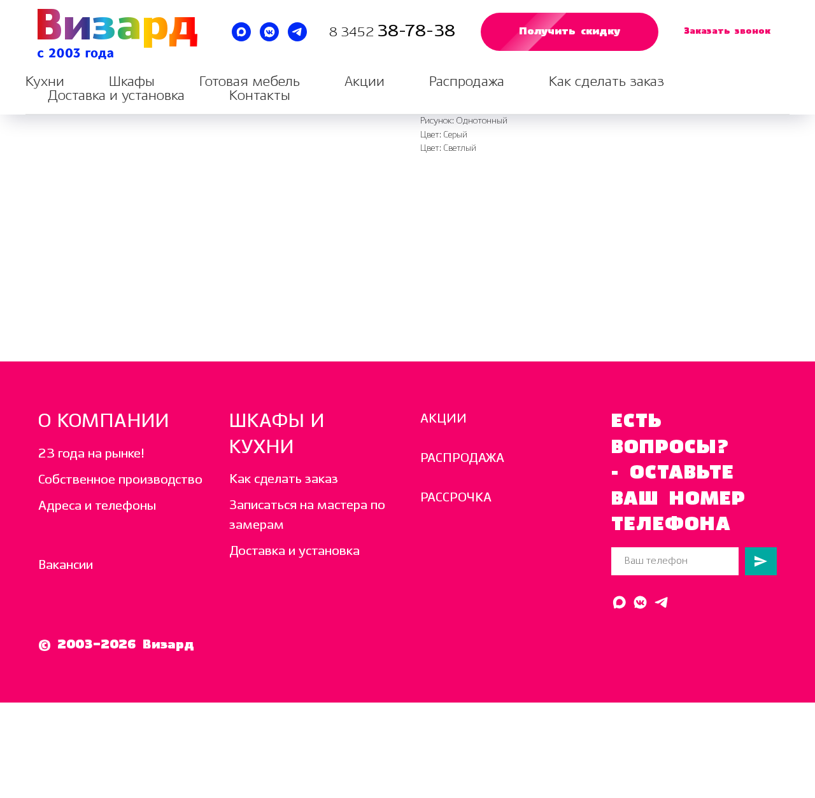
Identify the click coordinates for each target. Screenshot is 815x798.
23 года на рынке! (91, 454)
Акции (364, 81)
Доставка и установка (116, 95)
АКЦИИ (443, 419)
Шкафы (132, 81)
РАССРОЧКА (456, 498)
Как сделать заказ (606, 81)
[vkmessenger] (269, 31)
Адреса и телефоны (97, 506)
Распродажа (466, 81)
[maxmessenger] (241, 31)
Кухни (44, 81)
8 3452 (353, 33)
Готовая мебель (249, 81)
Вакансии (65, 565)
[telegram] (297, 31)
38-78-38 (416, 31)
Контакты (259, 95)
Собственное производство (120, 480)
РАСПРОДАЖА (462, 458)
